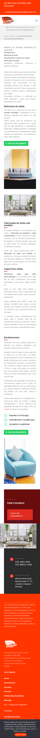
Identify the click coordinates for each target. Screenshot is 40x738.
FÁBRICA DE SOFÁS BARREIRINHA (21, 621)
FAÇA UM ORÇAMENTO (17, 143)
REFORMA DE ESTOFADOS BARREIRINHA (15, 624)
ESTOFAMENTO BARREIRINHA (20, 615)
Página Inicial (9, 27)
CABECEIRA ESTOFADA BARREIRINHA (17, 605)
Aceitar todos (20, 735)
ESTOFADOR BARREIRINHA (20, 610)
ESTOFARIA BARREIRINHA (11, 618)
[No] (37, 728)
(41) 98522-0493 (23, 564)
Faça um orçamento (17, 514)
